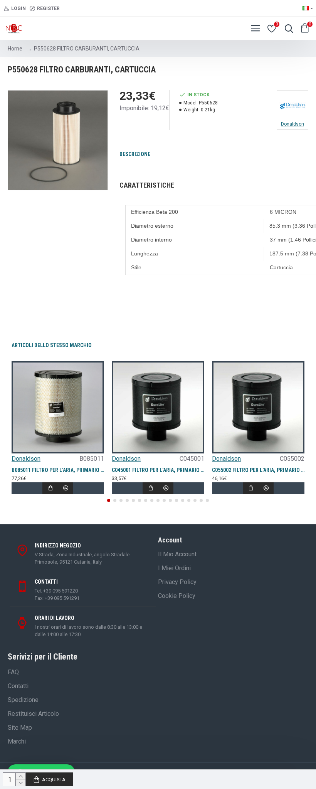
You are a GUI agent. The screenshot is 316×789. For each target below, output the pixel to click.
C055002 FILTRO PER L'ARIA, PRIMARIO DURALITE (258, 470)
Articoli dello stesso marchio (52, 345)
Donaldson (26, 458)
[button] (108, 500)
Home (15, 48)
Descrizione (134, 154)
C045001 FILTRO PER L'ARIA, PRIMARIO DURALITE (158, 470)
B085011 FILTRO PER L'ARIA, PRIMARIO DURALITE (58, 470)
